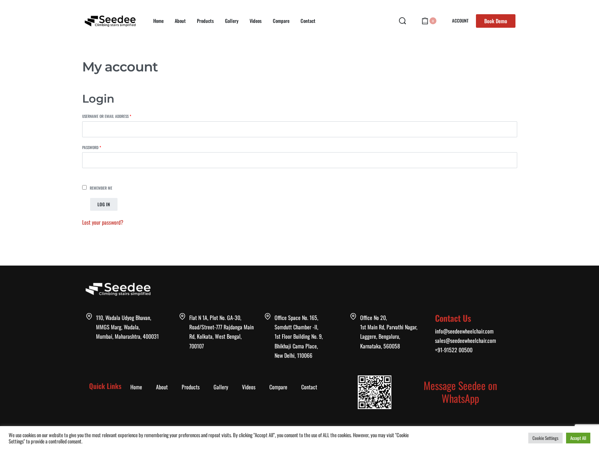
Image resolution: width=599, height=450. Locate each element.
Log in (103, 204)
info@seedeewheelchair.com (464, 331)
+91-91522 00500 (453, 350)
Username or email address (114, 116)
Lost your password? (102, 222)
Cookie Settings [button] (545, 437)
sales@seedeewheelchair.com (465, 340)
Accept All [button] (578, 437)
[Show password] (90, 173)
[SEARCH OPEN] (402, 21)
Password (99, 147)
